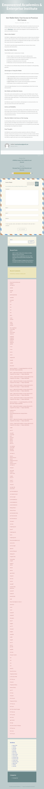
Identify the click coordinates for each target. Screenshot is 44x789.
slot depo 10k (12, 487)
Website (7, 218)
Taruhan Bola (12, 559)
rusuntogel (12, 434)
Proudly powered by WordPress (15, 786)
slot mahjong (12, 446)
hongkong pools (13, 526)
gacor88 (11, 646)
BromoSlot (12, 365)
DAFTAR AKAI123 (13, 518)
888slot (11, 439)
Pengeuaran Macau (13, 701)
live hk (11, 534)
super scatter (12, 473)
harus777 (11, 477)
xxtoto (11, 352)
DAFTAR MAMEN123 (14, 491)
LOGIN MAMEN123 (13, 499)
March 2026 (14, 752)
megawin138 (12, 357)
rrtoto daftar (12, 329)
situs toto (12, 411)
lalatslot (11, 456)
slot (10, 301)
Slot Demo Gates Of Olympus (15, 725)
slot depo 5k (12, 285)
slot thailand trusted (13, 494)
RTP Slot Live (12, 679)
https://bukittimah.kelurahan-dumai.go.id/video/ (18, 413)
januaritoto (12, 588)
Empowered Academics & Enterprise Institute (22, 7)
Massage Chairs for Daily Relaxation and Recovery (22, 168)
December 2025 (15, 757)
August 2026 (14, 745)
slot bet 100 (12, 488)
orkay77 (11, 480)
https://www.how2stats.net (15, 282)
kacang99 (11, 584)
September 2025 (15, 761)
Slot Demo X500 (14, 676)
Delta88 (11, 290)
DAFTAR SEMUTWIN (14, 513)
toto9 (11, 609)
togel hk (11, 462)
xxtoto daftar (12, 332)
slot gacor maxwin (13, 654)
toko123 (11, 668)
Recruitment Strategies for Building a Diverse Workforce (22, 260)
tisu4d (11, 318)
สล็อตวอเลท (10, 29)
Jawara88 (11, 433)
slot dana (11, 524)
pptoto (11, 330)
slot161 (11, 581)
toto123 (11, 481)
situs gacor (12, 521)
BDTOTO (11, 443)
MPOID (11, 440)
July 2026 (14, 746)
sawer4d (11, 319)
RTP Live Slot (12, 714)
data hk (11, 414)
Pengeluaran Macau (13, 673)
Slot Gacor (12, 706)
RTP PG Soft (12, 698)
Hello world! (23, 273)
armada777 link (12, 586)
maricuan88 (12, 447)
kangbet (11, 623)
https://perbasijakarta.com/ (15, 540)
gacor (11, 315)
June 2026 (14, 748)
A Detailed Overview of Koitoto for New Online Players (22, 261)
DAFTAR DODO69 (13, 515)
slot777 (11, 626)
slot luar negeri (12, 496)
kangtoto (11, 283)
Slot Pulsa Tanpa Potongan (15, 709)
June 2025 (14, 766)
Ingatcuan (12, 333)
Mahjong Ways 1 (13, 507)
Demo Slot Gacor (13, 671)
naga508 (11, 649)
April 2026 (14, 751)
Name (6, 208)
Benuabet (12, 449)
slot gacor (12, 437)
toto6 (11, 607)
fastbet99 (12, 612)
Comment (7, 189)
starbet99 (12, 590)
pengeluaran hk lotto (14, 460)
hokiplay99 (12, 336)
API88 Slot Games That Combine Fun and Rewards (22, 160)
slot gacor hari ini (13, 463)
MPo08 (11, 442)
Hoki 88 (11, 287)
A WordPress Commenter (15, 273)
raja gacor (12, 575)
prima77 (11, 529)
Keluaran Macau (13, 510)
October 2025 (15, 760)
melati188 (12, 634)
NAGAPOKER (12, 596)
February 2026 (15, 754)
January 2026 (14, 755)
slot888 (11, 362)
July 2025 (14, 764)
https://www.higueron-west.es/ (16, 601)
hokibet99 (12, 593)
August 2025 (14, 763)
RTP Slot (11, 692)
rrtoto (11, 346)
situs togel (12, 470)
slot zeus (11, 578)
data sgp (11, 722)
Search (11, 239)
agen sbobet (12, 573)
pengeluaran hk (13, 410)
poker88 (11, 325)
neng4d (11, 323)
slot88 (11, 427)
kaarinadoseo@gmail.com (21, 144)
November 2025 (15, 758)
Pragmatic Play (12, 556)
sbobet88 (12, 297)
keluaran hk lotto (13, 457)
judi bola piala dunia (13, 294)
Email (6, 213)
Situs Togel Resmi (13, 327)
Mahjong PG (12, 553)
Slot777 (11, 430)
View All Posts (14, 146)
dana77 (11, 620)
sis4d (11, 292)
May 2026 (14, 749)
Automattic (33, 786)
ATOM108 (12, 450)
